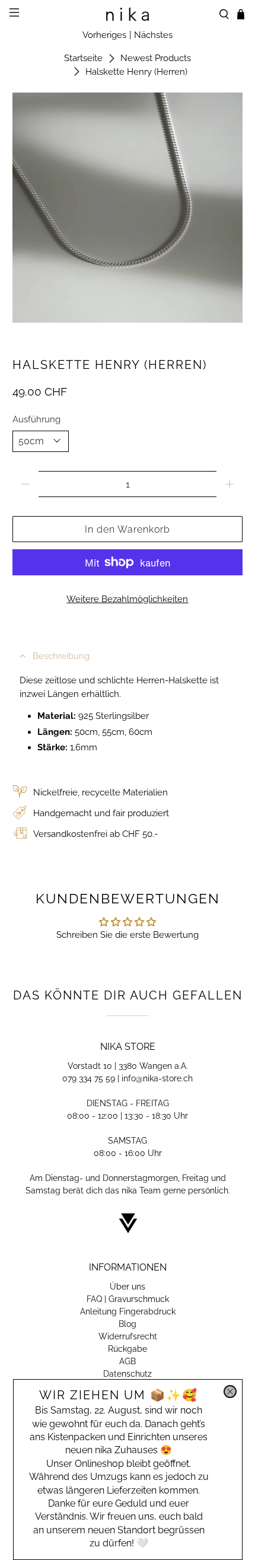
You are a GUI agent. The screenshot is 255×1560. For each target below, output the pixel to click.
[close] (230, 1391)
